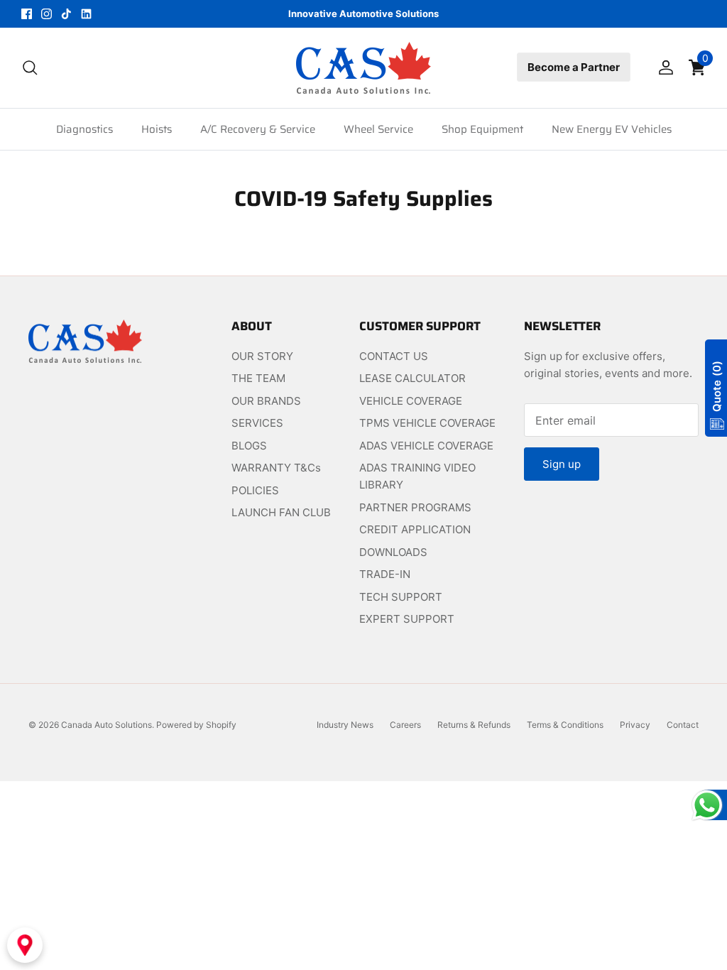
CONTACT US (393, 356)
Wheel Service (378, 129)
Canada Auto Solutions (106, 724)
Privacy (635, 724)
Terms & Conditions (565, 724)
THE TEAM (258, 378)
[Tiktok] (66, 14)
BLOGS (249, 445)
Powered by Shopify (196, 724)
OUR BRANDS (266, 401)
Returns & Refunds (473, 724)
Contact (683, 724)
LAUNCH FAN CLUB (281, 512)
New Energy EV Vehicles (612, 129)
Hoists (156, 129)
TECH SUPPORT (400, 597)
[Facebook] (26, 14)
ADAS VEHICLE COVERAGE (426, 445)
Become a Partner (574, 67)
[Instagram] (46, 14)
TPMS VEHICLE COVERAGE (427, 423)
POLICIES (255, 490)
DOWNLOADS (393, 552)
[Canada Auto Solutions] (363, 68)
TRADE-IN (384, 574)
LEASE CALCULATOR (412, 378)
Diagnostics (84, 129)
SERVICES (257, 423)
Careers (405, 724)
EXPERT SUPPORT (406, 619)
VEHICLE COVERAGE (410, 401)
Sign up (561, 464)
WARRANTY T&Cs (276, 467)
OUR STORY (262, 356)
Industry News (345, 724)
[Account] (663, 67)
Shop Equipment (482, 129)
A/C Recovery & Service (257, 129)
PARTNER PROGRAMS (415, 507)
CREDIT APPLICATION (415, 529)
